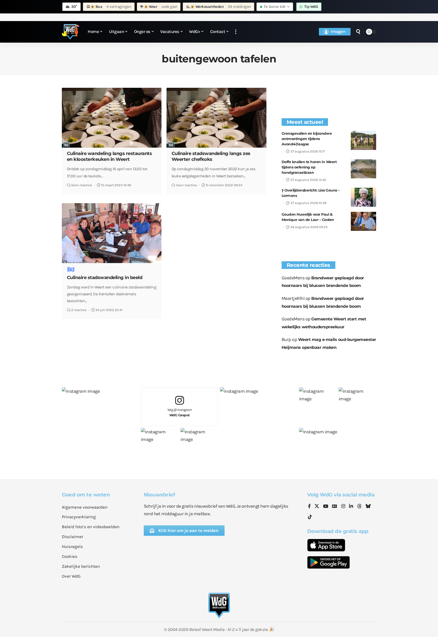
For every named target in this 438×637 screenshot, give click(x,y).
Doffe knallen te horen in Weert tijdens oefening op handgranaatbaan (309, 167)
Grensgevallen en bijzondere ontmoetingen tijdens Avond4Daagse (307, 138)
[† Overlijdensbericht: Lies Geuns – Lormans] (363, 197)
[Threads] (359, 506)
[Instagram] (343, 506)
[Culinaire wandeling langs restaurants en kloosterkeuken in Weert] (111, 118)
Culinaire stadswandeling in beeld (104, 277)
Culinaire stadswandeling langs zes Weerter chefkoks (211, 156)
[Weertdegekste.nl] (71, 31)
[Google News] (334, 506)
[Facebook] (309, 506)
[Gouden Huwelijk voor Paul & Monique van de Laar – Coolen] (363, 221)
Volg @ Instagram (179, 412)
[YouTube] (325, 506)
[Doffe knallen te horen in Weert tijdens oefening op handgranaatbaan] (363, 168)
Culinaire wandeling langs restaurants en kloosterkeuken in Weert (109, 156)
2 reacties (78, 310)
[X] (317, 506)
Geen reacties (81, 185)
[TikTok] (310, 517)
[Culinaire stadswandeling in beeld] (111, 233)
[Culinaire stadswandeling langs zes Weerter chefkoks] (216, 118)
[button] (235, 32)
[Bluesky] (368, 506)
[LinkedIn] (351, 506)
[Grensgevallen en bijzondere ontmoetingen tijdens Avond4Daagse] (363, 140)
